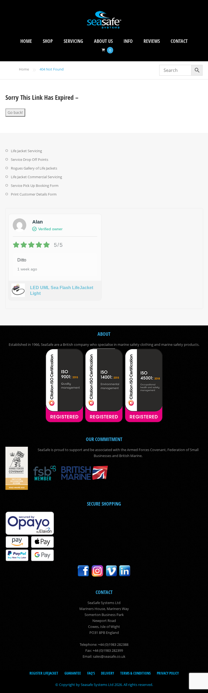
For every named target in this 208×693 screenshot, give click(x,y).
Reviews (152, 41)
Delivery (107, 673)
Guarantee (72, 673)
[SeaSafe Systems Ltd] (104, 24)
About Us (103, 41)
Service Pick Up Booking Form (34, 185)
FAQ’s (91, 673)
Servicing (73, 41)
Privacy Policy (168, 673)
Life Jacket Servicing (26, 150)
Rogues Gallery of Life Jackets (34, 168)
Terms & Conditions (135, 673)
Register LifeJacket (44, 673)
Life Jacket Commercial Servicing (36, 176)
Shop (48, 41)
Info (128, 41)
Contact (179, 41)
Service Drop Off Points (29, 159)
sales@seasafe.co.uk (109, 656)
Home (26, 41)
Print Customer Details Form (34, 194)
